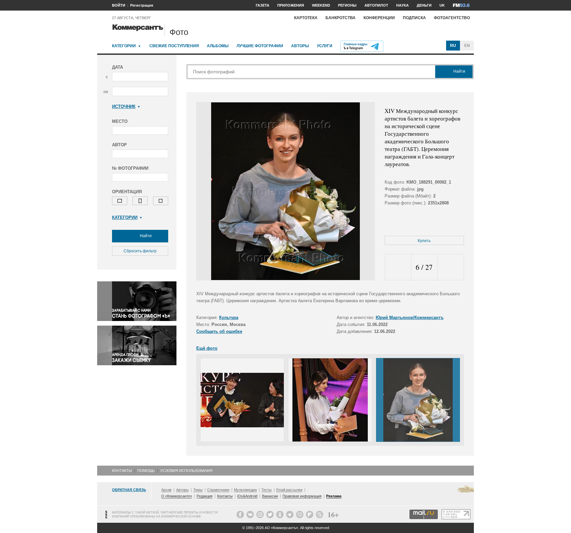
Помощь (146, 471)
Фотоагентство (452, 18)
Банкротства (340, 18)
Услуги (324, 46)
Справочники (218, 490)
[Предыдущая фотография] (398, 267)
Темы (198, 490)
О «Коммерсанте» (176, 496)
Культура (228, 317)
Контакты (122, 471)
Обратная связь (129, 490)
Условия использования (186, 471)
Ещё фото (206, 348)
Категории (124, 46)
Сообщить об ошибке (219, 331)
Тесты (266, 490)
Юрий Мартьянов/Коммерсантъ (409, 317)
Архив (166, 490)
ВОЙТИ (118, 5)
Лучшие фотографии (260, 46)
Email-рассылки (289, 490)
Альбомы (218, 46)
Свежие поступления (174, 46)
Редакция (204, 496)
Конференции (379, 18)
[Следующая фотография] (451, 267)
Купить (424, 240)
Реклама (333, 496)
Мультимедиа (245, 490)
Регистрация (141, 5)
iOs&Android (247, 496)
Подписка (414, 18)
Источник (123, 106)
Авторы (300, 46)
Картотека (306, 18)
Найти (145, 235)
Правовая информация (302, 496)
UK (442, 5)
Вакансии (270, 496)
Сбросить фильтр (140, 251)
